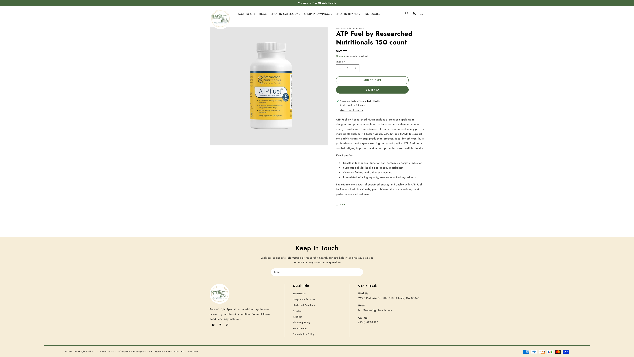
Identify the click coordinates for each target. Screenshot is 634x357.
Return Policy (300, 328)
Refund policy (124, 351)
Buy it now (372, 90)
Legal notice (193, 351)
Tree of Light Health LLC (85, 351)
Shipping (340, 56)
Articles (297, 311)
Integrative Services (304, 299)
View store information (351, 110)
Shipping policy (156, 351)
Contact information (175, 351)
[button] (406, 13)
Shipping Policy (301, 322)
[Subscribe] (359, 272)
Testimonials (299, 293)
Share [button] (342, 204)
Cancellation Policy (303, 334)
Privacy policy (139, 351)
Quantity (340, 61)
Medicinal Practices (304, 305)
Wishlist (297, 316)
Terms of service (106, 351)
